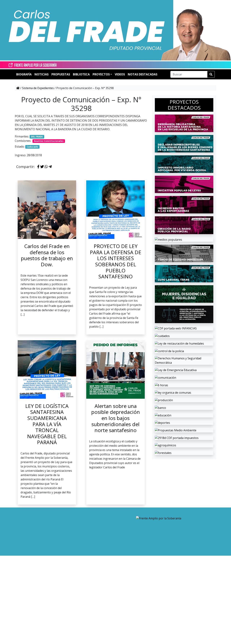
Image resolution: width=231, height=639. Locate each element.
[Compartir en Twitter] (42, 167)
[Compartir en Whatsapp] (46, 167)
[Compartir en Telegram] (50, 167)
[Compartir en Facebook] (38, 167)
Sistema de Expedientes (38, 88)
